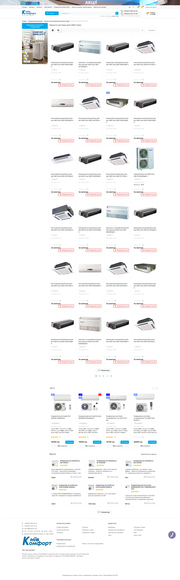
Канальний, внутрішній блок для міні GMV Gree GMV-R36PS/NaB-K (145, 120)
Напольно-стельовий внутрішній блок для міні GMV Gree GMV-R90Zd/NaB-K (117, 230)
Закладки (60, 532)
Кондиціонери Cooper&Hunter (66, 546)
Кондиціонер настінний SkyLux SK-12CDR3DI (107, 461)
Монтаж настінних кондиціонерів (92, 543)
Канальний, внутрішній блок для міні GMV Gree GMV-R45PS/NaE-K (145, 286)
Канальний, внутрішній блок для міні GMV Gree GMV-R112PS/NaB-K (90, 230)
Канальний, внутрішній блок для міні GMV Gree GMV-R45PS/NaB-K (62, 341)
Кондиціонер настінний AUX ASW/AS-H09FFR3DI (60, 417)
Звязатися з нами (87, 530)
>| (111, 376)
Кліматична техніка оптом (62, 7)
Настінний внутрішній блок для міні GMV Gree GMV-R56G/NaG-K (62, 119)
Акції (109, 535)
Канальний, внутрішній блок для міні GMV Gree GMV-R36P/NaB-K (90, 175)
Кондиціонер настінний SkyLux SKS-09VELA (70, 461)
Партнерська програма (115, 532)
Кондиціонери (61, 543)
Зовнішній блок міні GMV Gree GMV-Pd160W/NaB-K (144, 175)
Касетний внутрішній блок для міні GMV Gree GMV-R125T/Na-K (62, 285)
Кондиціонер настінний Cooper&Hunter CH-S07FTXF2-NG (116, 418)
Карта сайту (137, 535)
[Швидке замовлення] (60, 414)
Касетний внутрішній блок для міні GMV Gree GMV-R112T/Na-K (144, 63)
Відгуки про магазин (100, 7)
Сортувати (152, 30)
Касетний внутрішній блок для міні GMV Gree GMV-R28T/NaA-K (62, 229)
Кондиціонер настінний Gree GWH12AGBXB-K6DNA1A (68, 486)
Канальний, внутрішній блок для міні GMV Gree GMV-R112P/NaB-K (145, 229)
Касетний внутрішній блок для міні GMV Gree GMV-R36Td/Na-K (62, 175)
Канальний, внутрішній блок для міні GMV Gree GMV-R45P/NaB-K (117, 340)
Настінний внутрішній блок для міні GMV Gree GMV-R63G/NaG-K (90, 285)
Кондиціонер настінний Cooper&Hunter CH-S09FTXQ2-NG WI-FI (144, 418)
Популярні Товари (139, 527)
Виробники (111, 527)
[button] (153, 388)
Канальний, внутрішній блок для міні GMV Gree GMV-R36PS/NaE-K (117, 120)
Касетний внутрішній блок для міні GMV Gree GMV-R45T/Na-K (117, 285)
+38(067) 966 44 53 (130, 11)
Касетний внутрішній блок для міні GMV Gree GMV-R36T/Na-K (89, 119)
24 (142, 30)
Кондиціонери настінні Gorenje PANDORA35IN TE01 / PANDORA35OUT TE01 (143, 487)
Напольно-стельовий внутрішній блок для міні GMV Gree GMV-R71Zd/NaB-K (90, 65)
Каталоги (39, 7)
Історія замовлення (63, 530)
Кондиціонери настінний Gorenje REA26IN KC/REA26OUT (90, 417)
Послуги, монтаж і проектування (82, 7)
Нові (135, 532)
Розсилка (85, 527)
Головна (24, 7)
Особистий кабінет (151, 7)
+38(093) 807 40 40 (130, 14)
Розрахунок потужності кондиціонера (34, 26)
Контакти (31, 7)
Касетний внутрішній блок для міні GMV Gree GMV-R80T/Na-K (144, 340)
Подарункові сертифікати (116, 530)
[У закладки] (64, 60)
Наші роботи (48, 7)
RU (133, 7)
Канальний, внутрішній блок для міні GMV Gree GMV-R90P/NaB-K (117, 63)
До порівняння (63, 446)
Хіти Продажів (138, 530)
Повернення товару (88, 532)
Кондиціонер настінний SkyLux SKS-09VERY (143, 461)
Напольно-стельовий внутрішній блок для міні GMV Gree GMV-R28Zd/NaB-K (90, 341)
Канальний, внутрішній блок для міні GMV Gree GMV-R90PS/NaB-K (62, 65)
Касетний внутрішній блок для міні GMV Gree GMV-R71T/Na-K (116, 175)
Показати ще (105, 370)
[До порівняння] (60, 60)
